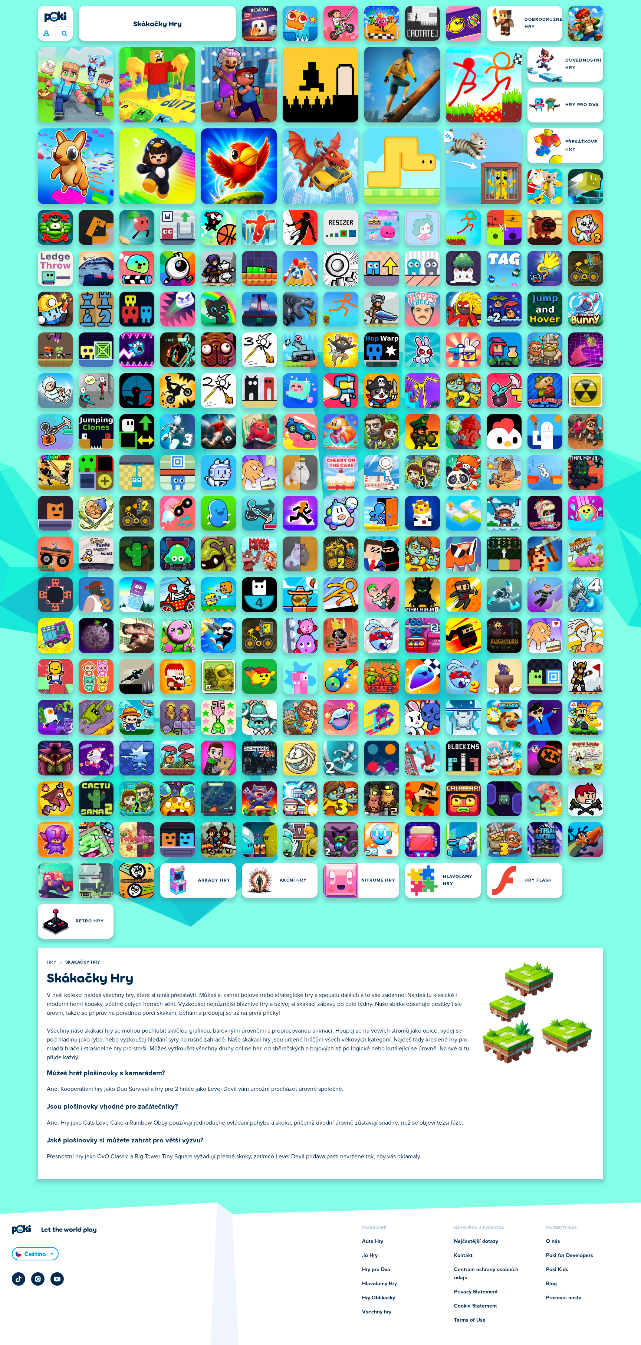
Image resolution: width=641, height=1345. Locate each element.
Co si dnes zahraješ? (64, 34)
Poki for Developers (569, 1255)
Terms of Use (470, 1320)
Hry (51, 962)
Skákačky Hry (83, 962)
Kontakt (463, 1255)
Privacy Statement (476, 1292)
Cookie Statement (475, 1306)
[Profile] (46, 34)
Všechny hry (376, 1312)
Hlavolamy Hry (379, 1283)
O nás (553, 1241)
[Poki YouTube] (57, 1279)
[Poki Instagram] (38, 1279)
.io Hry (370, 1255)
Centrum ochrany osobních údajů (486, 1273)
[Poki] (55, 17)
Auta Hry (372, 1241)
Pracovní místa (564, 1297)
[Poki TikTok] (18, 1279)
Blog (551, 1283)
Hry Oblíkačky (378, 1297)
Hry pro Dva (376, 1269)
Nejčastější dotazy (476, 1241)
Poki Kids (557, 1269)
